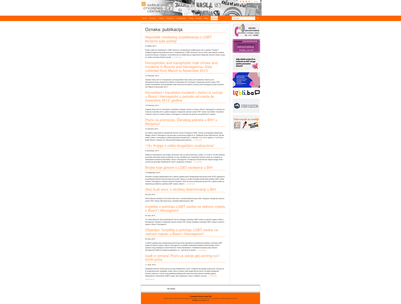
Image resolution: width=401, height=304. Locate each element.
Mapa (206, 18)
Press (191, 18)
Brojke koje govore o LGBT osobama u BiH (179, 167)
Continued (177, 57)
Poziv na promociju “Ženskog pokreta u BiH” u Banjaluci (181, 121)
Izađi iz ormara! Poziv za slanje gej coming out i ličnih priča (182, 257)
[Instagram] (249, 1)
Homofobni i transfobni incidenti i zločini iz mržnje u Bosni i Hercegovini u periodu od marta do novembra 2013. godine (184, 96)
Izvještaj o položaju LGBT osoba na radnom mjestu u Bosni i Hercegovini (185, 208)
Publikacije (181, 18)
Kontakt (199, 18)
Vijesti (161, 18)
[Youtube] (240, 1)
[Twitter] (243, 1)
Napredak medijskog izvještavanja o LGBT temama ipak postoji (178, 38)
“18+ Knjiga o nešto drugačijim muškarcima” (179, 145)
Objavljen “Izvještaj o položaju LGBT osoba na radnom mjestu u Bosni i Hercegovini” (181, 231)
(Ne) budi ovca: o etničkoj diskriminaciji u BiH (180, 189)
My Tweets (171, 288)
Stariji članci (149, 279)
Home (144, 18)
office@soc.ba (196, 300)
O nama (152, 18)
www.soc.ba (205, 300)
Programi (169, 18)
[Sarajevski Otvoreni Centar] (158, 8)
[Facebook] (246, 1)
